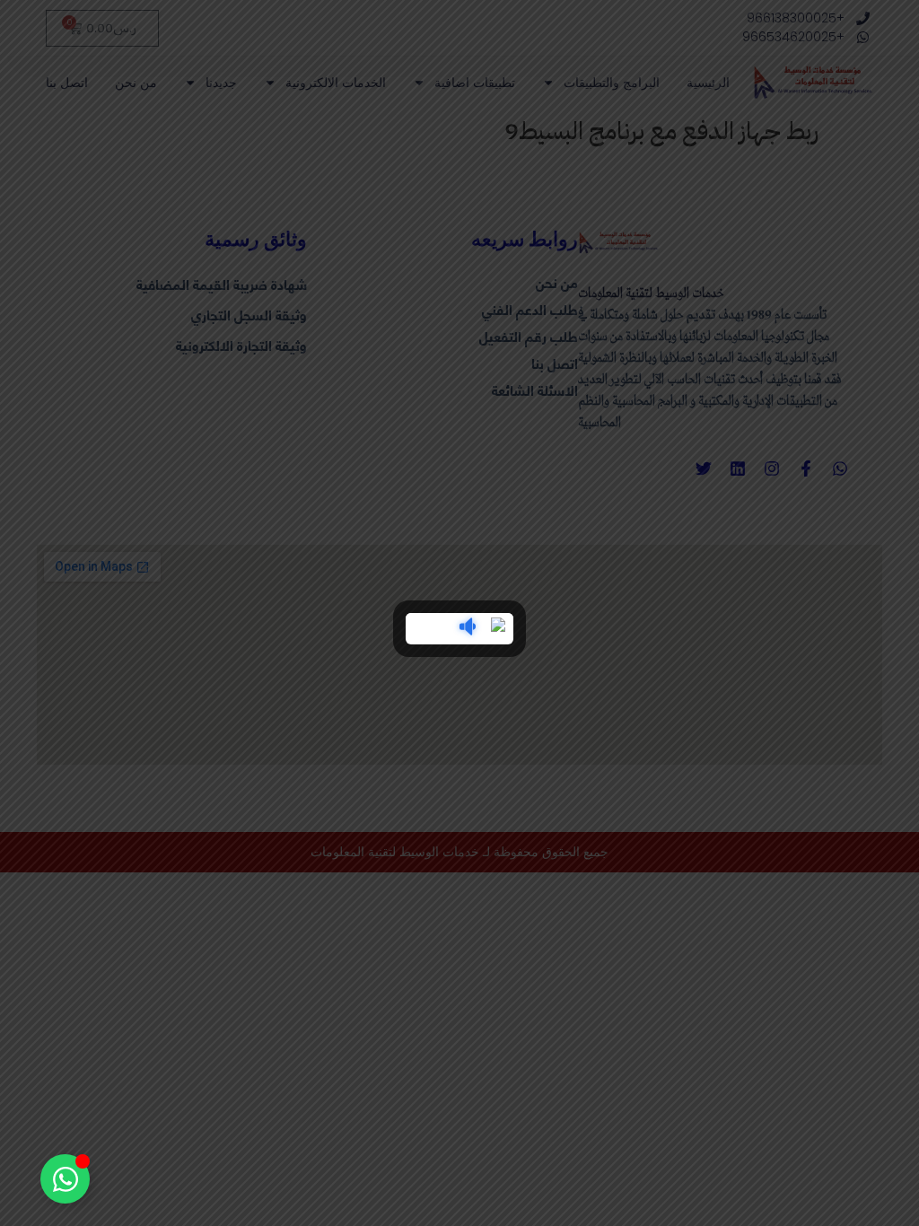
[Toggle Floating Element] (65, 1179)
